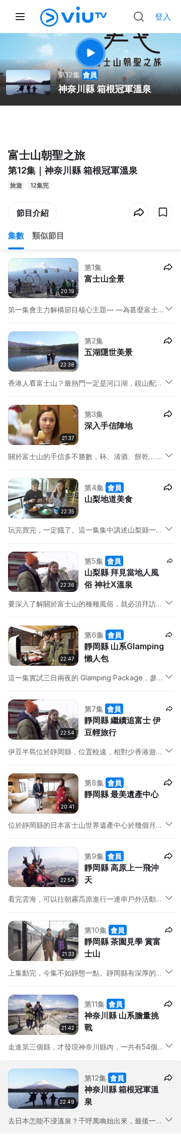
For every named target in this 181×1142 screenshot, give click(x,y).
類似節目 (48, 235)
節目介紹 (33, 213)
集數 (16, 235)
